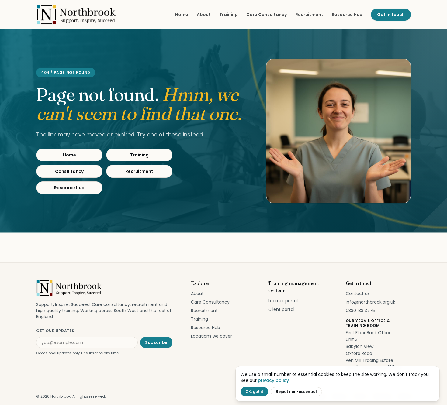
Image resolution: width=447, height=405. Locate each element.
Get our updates (55, 330)
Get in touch (391, 15)
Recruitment (309, 15)
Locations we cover (211, 336)
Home (181, 15)
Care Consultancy (266, 15)
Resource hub (69, 188)
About (204, 15)
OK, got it (254, 391)
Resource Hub (347, 15)
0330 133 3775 (360, 310)
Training (228, 15)
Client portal (281, 309)
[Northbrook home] (76, 14)
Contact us (358, 293)
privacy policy (273, 380)
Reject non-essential (296, 391)
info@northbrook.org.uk (370, 302)
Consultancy (69, 171)
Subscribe (156, 342)
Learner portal (283, 301)
